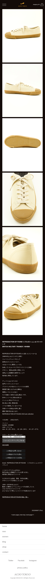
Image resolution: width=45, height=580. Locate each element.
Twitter (10, 560)
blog (4, 542)
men (4, 531)
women (5, 537)
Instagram (33, 560)
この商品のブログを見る (13, 454)
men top (22, 515)
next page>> (30, 515)
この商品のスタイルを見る (14, 458)
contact (5, 552)
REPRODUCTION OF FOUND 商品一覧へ (15, 497)
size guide (5, 445)
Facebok (21, 560)
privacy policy (22, 568)
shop (4, 547)
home (4, 526)
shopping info (36, 4)
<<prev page (15, 515)
